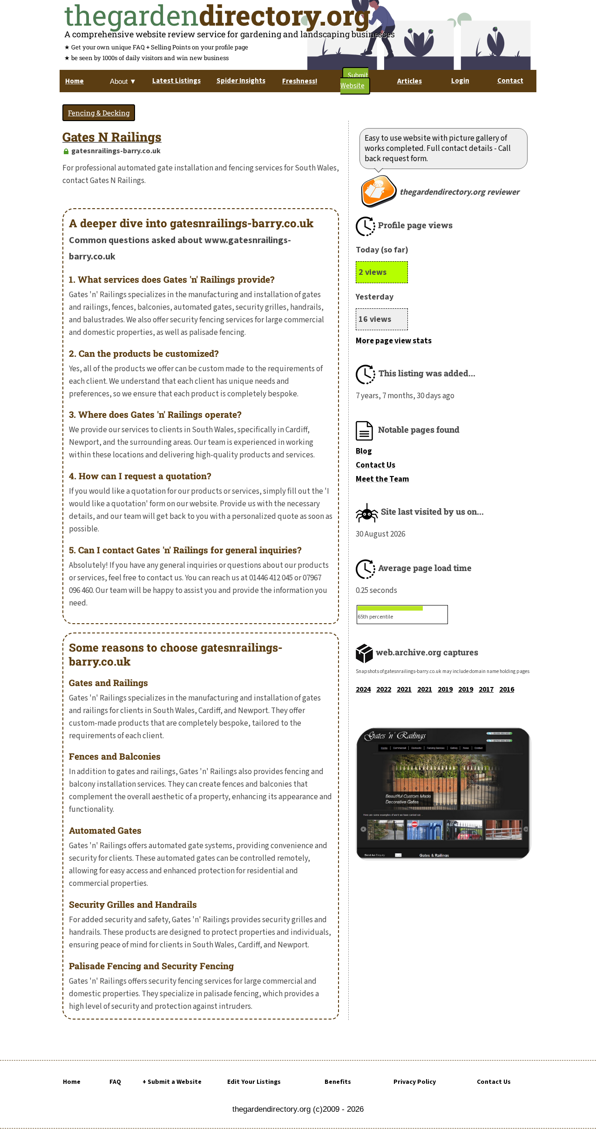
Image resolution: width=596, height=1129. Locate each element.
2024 (363, 689)
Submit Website (354, 81)
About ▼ (123, 81)
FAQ (115, 1082)
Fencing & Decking (98, 112)
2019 (445, 689)
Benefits (338, 1082)
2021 (404, 689)
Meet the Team (382, 479)
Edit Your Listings (254, 1082)
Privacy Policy (414, 1082)
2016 (506, 689)
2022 (383, 689)
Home (72, 1082)
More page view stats (394, 341)
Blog (364, 451)
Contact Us (375, 465)
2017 (486, 689)
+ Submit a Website (172, 1082)
